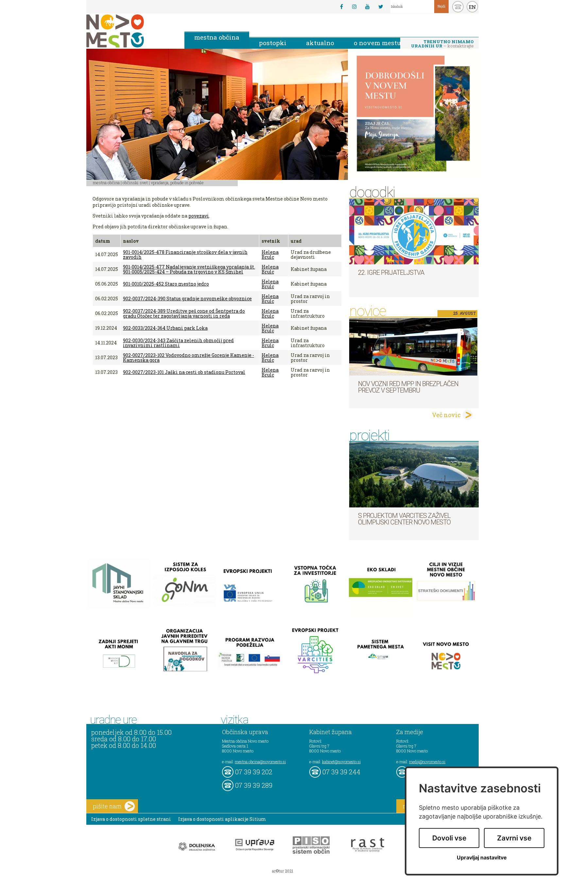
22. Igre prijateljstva (391, 272)
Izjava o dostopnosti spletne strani (131, 819)
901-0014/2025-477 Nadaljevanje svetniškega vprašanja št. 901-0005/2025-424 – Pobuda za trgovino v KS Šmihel (189, 269)
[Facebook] (341, 6)
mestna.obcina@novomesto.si (260, 761)
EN (472, 7)
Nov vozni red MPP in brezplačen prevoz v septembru (408, 387)
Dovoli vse (449, 838)
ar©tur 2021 (282, 870)
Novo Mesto (130, 30)
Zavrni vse (514, 838)
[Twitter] (380, 6)
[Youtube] (367, 6)
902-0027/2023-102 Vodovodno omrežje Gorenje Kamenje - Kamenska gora (188, 357)
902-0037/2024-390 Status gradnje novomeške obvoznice (187, 298)
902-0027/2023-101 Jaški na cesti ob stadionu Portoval (184, 372)
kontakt (458, 6)
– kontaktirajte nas (442, 44)
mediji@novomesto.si (427, 761)
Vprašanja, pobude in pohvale (177, 182)
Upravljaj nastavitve (482, 858)
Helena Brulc (270, 254)
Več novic (446, 415)
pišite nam (107, 806)
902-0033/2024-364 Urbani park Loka (165, 328)
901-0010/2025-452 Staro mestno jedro (166, 284)
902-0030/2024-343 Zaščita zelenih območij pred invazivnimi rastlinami (178, 342)
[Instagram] (354, 6)
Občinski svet (135, 182)
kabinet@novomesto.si (341, 761)
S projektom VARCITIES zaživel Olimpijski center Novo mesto (404, 519)
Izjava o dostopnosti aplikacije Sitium (222, 819)
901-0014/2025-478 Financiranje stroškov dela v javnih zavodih (185, 254)
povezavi (198, 216)
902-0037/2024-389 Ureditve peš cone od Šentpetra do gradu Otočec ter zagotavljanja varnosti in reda (184, 313)
